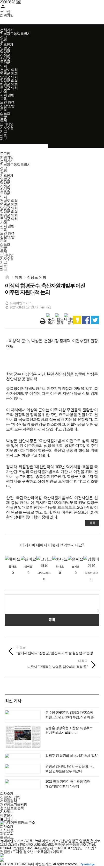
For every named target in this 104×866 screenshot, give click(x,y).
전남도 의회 (9, 70)
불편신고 (7, 819)
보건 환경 (7, 102)
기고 (3, 131)
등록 (52, 620)
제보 (3, 135)
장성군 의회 (9, 81)
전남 (3, 37)
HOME (7, 277)
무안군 (5, 62)
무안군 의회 (9, 88)
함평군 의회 (9, 84)
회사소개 (7, 793)
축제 (3, 120)
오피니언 (7, 124)
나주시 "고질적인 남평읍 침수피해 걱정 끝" (57, 663)
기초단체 (7, 44)
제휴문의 (7, 815)
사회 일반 (7, 95)
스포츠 (5, 113)
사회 (3, 91)
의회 (3, 66)
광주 (3, 41)
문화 (3, 109)
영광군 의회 (9, 73)
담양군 (5, 52)
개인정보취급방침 (13, 804)
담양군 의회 (9, 77)
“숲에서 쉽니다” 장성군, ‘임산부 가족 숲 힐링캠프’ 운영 (54, 650)
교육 (3, 99)
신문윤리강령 (10, 797)
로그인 (5, 12)
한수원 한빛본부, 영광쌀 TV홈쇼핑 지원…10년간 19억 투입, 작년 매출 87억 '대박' (69, 717)
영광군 (5, 48)
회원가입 (7, 15)
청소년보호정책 (12, 808)
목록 (92, 523)
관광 (3, 117)
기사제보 (7, 811)
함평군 (5, 59)
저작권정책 (8, 801)
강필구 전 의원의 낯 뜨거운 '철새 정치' (71, 756)
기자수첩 (7, 128)
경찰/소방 (7, 106)
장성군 (5, 55)
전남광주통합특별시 (15, 33)
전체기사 (7, 30)
